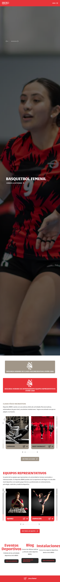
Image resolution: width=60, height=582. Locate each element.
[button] (55, 3)
